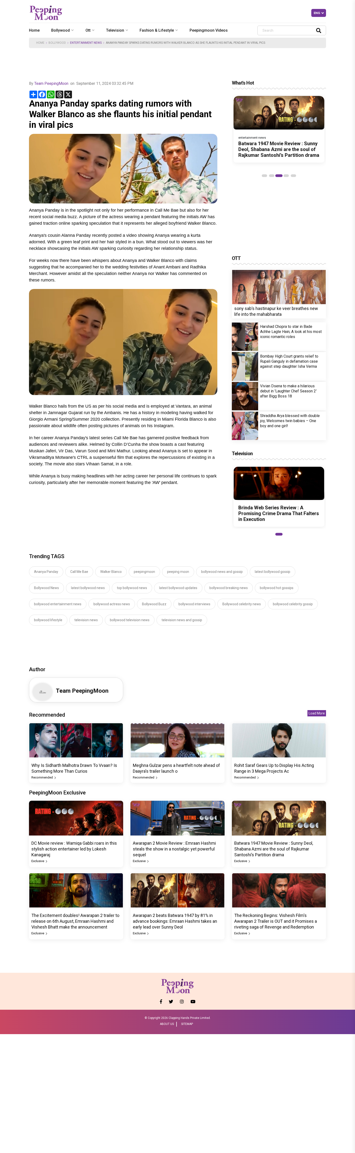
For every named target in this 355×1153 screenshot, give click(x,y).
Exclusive (38, 861)
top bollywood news (132, 588)
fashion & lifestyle (157, 30)
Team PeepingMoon (51, 83)
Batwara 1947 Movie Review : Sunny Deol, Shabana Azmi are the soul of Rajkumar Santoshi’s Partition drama (278, 149)
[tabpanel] (279, 129)
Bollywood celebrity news (241, 604)
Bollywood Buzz (154, 604)
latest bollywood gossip (272, 572)
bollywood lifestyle (48, 620)
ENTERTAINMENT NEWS (86, 42)
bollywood (60, 30)
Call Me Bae (79, 572)
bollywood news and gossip (222, 572)
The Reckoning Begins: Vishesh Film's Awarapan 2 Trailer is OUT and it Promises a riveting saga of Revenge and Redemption (275, 921)
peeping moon (178, 572)
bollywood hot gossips (276, 588)
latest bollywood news (88, 588)
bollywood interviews (194, 604)
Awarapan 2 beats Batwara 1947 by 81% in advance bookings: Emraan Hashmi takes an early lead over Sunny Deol (175, 921)
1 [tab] (264, 175)
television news (86, 620)
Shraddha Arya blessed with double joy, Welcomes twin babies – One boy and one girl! (290, 420)
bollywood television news (129, 620)
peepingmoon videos (209, 30)
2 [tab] (271, 175)
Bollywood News (46, 588)
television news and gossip (182, 620)
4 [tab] (286, 175)
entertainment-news (252, 137)
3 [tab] (279, 175)
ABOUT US (167, 1024)
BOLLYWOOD (57, 42)
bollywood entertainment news (57, 604)
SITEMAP (187, 1024)
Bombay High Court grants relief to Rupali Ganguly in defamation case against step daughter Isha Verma (289, 361)
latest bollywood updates (178, 588)
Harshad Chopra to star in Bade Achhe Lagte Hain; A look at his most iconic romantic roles (291, 331)
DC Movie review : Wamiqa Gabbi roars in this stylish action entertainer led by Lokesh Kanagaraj (74, 849)
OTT (236, 258)
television (115, 30)
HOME (40, 42)
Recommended (42, 777)
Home (34, 30)
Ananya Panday (46, 572)
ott (88, 30)
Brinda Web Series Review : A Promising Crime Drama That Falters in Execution (278, 513)
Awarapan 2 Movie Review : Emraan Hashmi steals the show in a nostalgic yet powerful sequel (174, 849)
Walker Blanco (111, 572)
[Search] (318, 30)
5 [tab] (293, 175)
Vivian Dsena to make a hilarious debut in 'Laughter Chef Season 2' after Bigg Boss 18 (288, 391)
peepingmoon (144, 572)
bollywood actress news (111, 604)
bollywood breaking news (228, 588)
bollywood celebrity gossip (293, 604)
